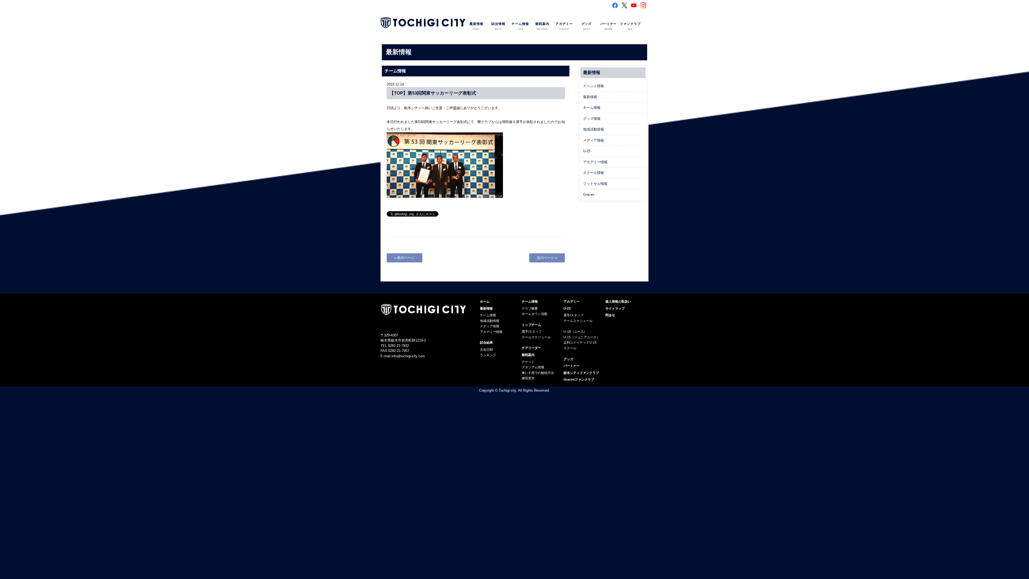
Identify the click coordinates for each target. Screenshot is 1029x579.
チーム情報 (520, 26)
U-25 (586, 151)
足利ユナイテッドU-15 (580, 342)
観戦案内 (542, 26)
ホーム (485, 301)
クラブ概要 (530, 308)
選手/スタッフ (532, 331)
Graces (588, 194)
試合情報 (498, 26)
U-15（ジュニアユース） (582, 337)
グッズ (586, 26)
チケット (528, 362)
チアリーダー (531, 348)
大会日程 (486, 349)
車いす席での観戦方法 (538, 373)
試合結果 (486, 342)
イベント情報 (593, 86)
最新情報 (476, 26)
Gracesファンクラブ (579, 379)
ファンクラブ (630, 26)
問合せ (610, 315)
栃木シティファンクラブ (581, 373)
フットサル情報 (595, 184)
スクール (570, 348)
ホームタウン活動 (534, 314)
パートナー (608, 26)
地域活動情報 (593, 129)
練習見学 (528, 378)
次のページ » (547, 258)
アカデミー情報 (595, 162)
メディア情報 (593, 140)
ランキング (488, 355)
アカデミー (564, 26)
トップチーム (531, 325)
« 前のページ (404, 258)
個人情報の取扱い (618, 301)
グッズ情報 (592, 119)
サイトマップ (615, 308)
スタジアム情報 (533, 367)
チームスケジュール (536, 337)
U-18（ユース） (575, 331)
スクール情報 (593, 173)
